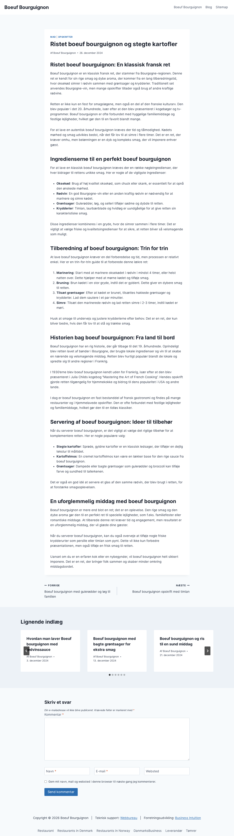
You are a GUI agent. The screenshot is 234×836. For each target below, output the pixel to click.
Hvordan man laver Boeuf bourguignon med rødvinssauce (49, 644)
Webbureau (128, 818)
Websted (152, 771)
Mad (53, 36)
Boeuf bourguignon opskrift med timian (161, 589)
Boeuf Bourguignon (188, 7)
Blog (208, 7)
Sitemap (222, 7)
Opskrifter (65, 36)
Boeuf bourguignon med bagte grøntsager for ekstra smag (114, 644)
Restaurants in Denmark (75, 831)
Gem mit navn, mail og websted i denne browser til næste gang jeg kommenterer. (102, 781)
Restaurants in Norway (113, 831)
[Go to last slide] (26, 650)
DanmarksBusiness (148, 831)
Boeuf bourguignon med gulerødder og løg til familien (77, 591)
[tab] (110, 675)
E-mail (102, 771)
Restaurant (46, 831)
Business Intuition (188, 818)
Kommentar (54, 714)
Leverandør (173, 831)
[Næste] (207, 650)
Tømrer (191, 831)
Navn (51, 771)
